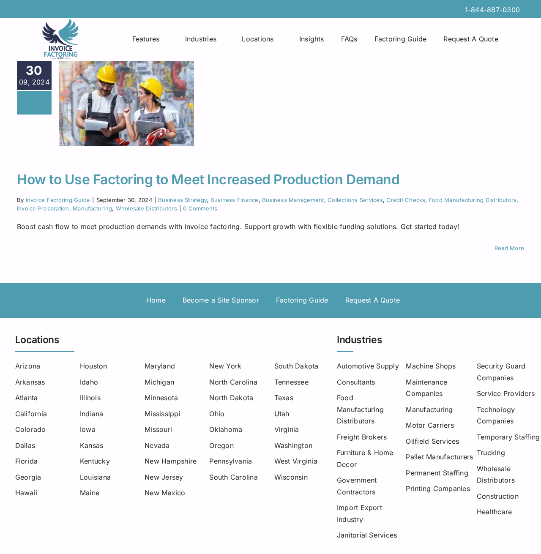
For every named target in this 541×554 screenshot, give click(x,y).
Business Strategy (182, 199)
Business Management (293, 199)
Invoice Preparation (43, 208)
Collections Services (355, 199)
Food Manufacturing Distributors (472, 199)
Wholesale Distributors (146, 208)
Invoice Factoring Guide (58, 199)
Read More (509, 248)
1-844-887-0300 (492, 9)
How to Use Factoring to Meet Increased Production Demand (208, 179)
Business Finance (234, 199)
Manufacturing (92, 208)
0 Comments (200, 208)
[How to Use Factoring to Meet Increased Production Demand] (126, 103)
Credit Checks (405, 199)
